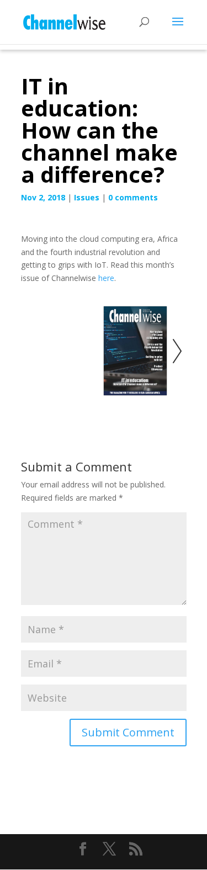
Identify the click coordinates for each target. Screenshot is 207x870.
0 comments (133, 197)
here (106, 278)
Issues (86, 197)
